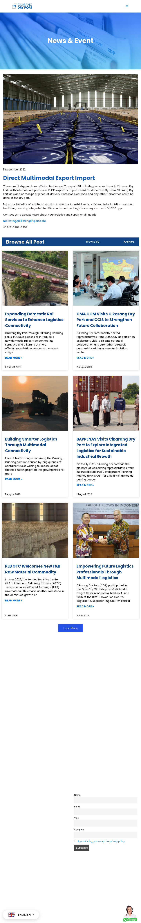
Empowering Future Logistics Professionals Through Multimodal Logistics (105, 571)
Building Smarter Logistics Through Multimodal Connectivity (31, 444)
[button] (70, 628)
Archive (129, 242)
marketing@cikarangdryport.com (24, 221)
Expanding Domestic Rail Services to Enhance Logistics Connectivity (34, 319)
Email (77, 806)
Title (76, 818)
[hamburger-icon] (127, 6)
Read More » (13, 358)
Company (79, 829)
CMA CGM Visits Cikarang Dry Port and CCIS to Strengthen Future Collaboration (106, 319)
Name (77, 795)
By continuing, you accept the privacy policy (101, 841)
